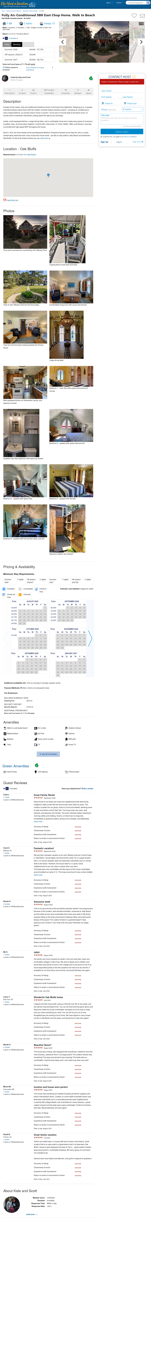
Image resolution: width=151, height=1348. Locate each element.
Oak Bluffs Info (12, 200)
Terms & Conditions (130, 137)
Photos (33, 93)
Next (141, 41)
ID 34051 (41, 11)
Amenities (66, 93)
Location (22, 93)
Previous (62, 41)
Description (9, 93)
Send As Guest (121, 131)
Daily (6, 44)
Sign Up (104, 142)
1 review (6, 797)
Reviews (78, 93)
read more (44, 138)
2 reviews (6, 904)
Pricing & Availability (49, 91)
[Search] (148, 3)
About (88, 93)
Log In (119, 142)
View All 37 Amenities (49, 754)
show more (38, 821)
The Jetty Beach (29, 154)
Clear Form (137, 142)
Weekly (16, 44)
